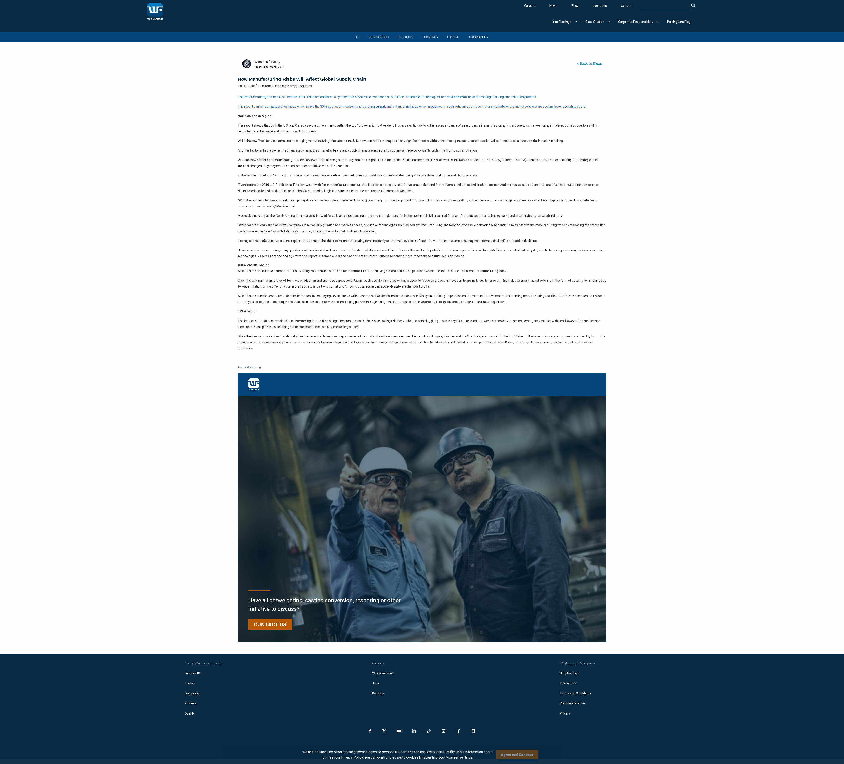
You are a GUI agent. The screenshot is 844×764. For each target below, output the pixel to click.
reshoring (254, 367)
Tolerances (568, 683)
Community (430, 37)
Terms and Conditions (575, 693)
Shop (575, 5)
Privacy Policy (352, 757)
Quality (190, 713)
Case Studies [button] (594, 22)
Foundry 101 (193, 673)
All (358, 37)
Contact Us (270, 624)
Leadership (192, 693)
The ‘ (241, 97)
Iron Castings (379, 37)
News (553, 5)
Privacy (565, 713)
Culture (453, 37)
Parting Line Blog (679, 22)
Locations (600, 5)
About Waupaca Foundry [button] (204, 663)
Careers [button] (378, 663)
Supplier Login (569, 673)
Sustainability (478, 37)
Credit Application (572, 703)
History (190, 683)
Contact (627, 5)
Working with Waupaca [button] (577, 663)
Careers (529, 5)
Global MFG (405, 37)
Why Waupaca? (382, 673)
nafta (242, 367)
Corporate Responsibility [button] (635, 22)
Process (190, 703)
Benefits (378, 693)
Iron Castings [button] (562, 22)
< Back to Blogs (589, 64)
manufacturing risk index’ (263, 97)
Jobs (375, 683)
